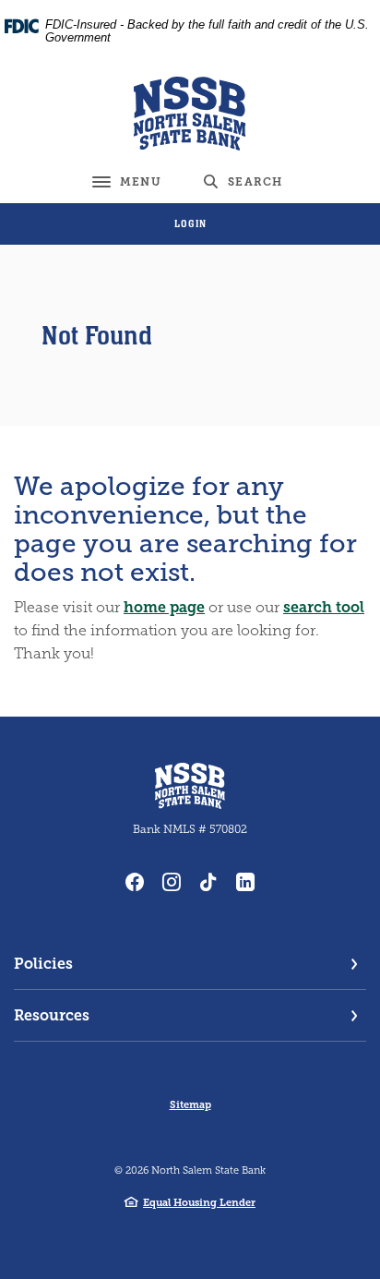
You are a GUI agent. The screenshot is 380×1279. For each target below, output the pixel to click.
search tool (323, 607)
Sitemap (190, 1105)
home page (164, 607)
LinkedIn (245, 882)
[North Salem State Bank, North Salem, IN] (190, 114)
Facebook (134, 882)
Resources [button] (51, 1015)
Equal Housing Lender (199, 1203)
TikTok (208, 882)
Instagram (171, 882)
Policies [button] (43, 963)
